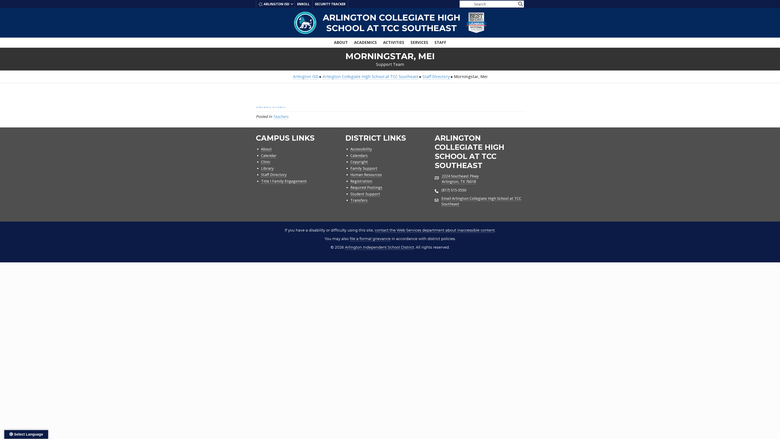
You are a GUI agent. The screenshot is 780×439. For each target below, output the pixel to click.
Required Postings (366, 187)
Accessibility (361, 149)
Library (267, 168)
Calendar (268, 155)
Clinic (265, 161)
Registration (361, 181)
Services (419, 42)
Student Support (365, 193)
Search (465, 4)
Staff (440, 42)
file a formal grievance (370, 239)
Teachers (280, 116)
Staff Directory (274, 174)
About (341, 42)
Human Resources (366, 174)
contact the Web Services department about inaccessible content (435, 230)
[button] (292, 4)
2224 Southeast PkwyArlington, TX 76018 (460, 179)
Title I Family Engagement (284, 181)
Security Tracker (330, 4)
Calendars (359, 155)
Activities (393, 42)
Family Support (363, 168)
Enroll (303, 4)
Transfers (358, 200)
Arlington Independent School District (379, 247)
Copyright (359, 161)
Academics (365, 42)
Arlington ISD (276, 4)
